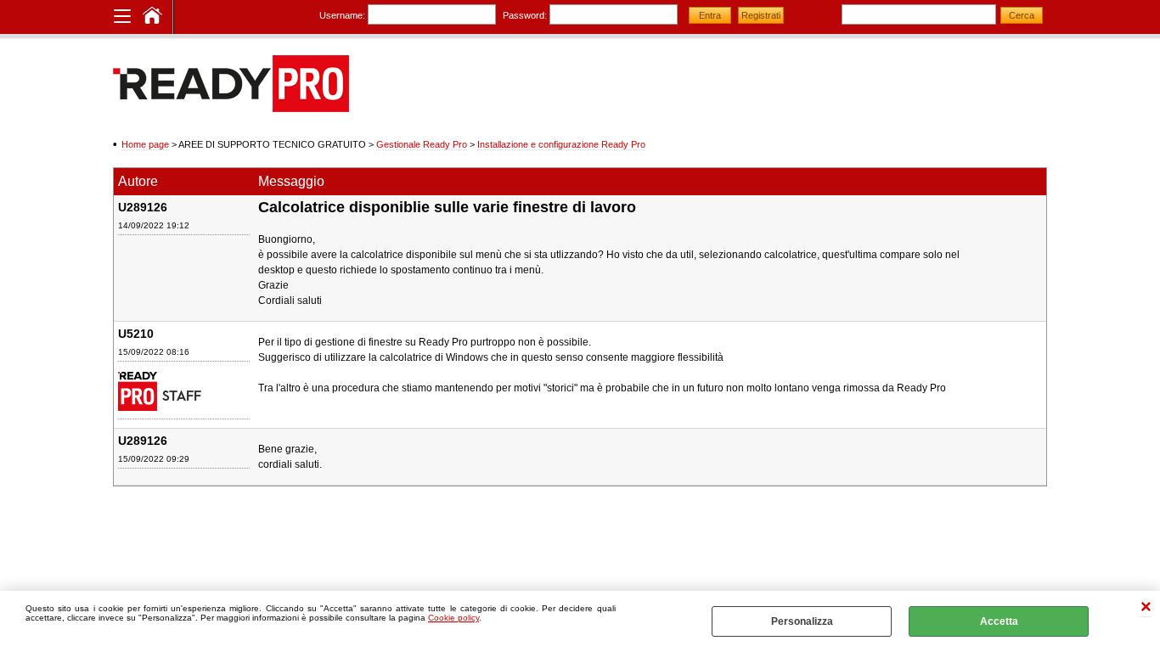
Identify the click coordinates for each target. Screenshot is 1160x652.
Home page (145, 144)
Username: (342, 15)
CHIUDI (1146, 608)
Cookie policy (453, 617)
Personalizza (802, 621)
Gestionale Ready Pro (421, 144)
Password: (525, 15)
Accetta (999, 621)
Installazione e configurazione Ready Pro (561, 144)
